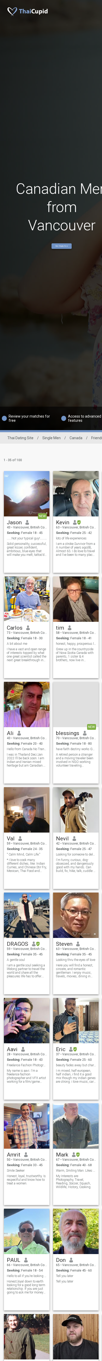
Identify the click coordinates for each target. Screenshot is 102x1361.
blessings (67, 733)
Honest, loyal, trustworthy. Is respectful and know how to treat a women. (26, 1179)
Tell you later (64, 1276)
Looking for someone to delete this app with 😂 (76, 854)
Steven (64, 944)
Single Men (51, 438)
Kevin (62, 522)
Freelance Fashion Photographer (27, 1065)
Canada (76, 438)
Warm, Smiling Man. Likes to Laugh (76, 1170)
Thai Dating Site (20, 438)
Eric (60, 1049)
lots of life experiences (71, 538)
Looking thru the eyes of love (75, 960)
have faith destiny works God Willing (76, 749)
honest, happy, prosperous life (76, 644)
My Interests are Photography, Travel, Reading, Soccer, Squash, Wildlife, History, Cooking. (73, 1181)
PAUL (13, 1260)
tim (60, 628)
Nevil (62, 838)
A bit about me (17, 644)
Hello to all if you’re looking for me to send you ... (27, 1276)
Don (61, 1260)
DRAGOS (17, 944)
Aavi (12, 1049)
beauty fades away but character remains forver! (76, 1065)
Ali (10, 733)
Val (11, 838)
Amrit (13, 1155)
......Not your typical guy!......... (27, 538)
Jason (14, 522)
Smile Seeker (16, 1170)
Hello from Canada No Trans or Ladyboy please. (27, 749)
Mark (62, 1155)
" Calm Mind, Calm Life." (23, 854)
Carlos (14, 628)
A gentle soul (16, 960)
